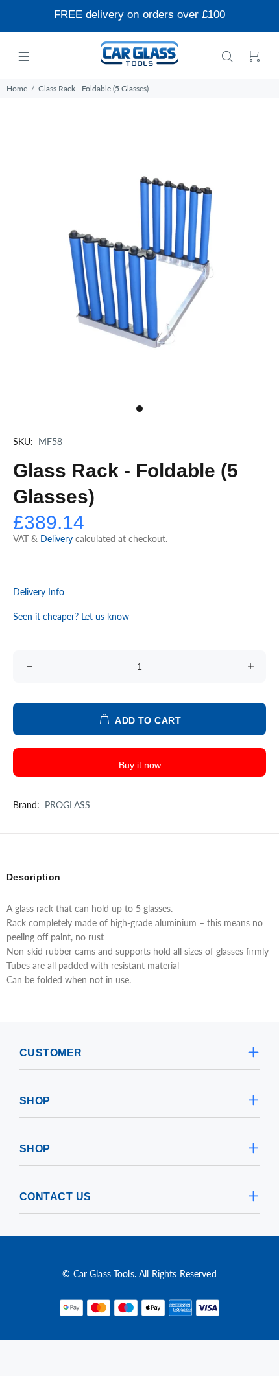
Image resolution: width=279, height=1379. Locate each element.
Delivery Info (38, 591)
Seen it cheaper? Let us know (71, 616)
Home (16, 88)
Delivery (57, 538)
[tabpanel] (139, 258)
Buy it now (140, 765)
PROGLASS (67, 804)
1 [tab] (139, 408)
